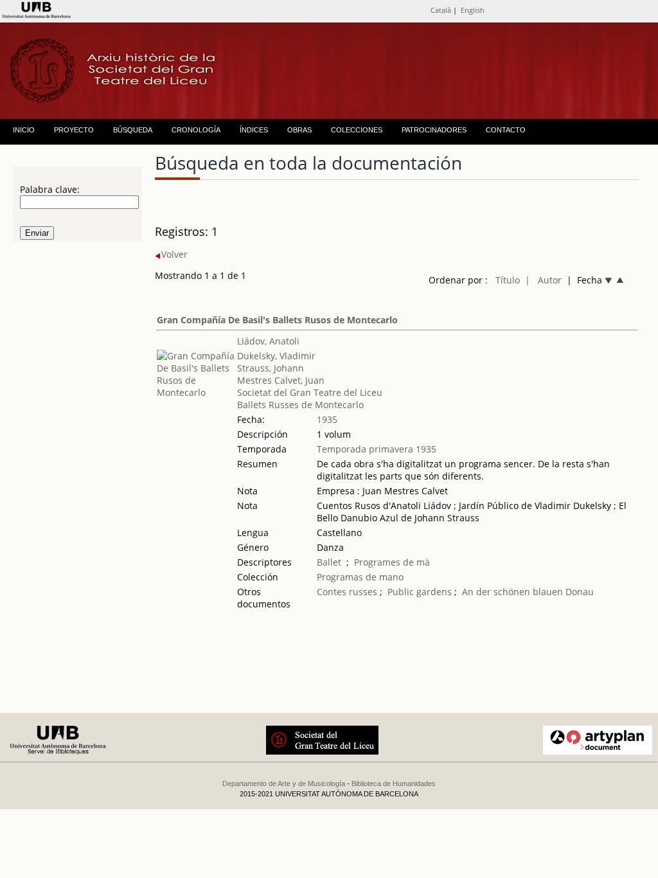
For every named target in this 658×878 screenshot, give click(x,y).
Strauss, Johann (270, 368)
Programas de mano (360, 577)
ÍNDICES (254, 130)
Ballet (329, 562)
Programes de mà (392, 562)
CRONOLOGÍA (196, 130)
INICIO (24, 130)
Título (507, 280)
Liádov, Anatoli (268, 341)
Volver (174, 254)
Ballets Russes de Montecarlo (300, 405)
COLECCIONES (356, 130)
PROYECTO (74, 130)
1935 (327, 419)
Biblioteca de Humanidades (393, 783)
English (473, 10)
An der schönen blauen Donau (528, 592)
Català (441, 10)
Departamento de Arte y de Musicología (283, 783)
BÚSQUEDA (132, 130)
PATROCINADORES (434, 130)
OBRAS (299, 130)
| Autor (543, 280)
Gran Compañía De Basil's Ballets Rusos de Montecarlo (277, 320)
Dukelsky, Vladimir (276, 356)
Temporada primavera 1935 (376, 449)
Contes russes (347, 592)
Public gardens (419, 592)
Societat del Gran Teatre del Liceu (309, 392)
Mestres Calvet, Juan (281, 380)
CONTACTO (506, 130)
